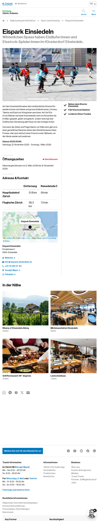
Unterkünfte (49, 470)
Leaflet (8, 238)
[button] (30, 227)
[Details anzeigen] (95, 510)
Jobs (73, 483)
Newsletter (49, 476)
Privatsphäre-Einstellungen (16, 509)
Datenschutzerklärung (13, 506)
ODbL (6, 241)
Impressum (7, 512)
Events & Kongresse (81, 470)
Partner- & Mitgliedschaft (84, 480)
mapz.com (26, 238)
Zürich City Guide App (54, 467)
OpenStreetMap (49, 238)
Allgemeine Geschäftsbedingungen (20, 503)
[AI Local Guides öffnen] (91, 513)
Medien (75, 473)
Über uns (75, 467)
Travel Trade (77, 476)
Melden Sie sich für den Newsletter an (22, 451)
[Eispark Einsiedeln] (49, 74)
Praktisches (49, 473)
